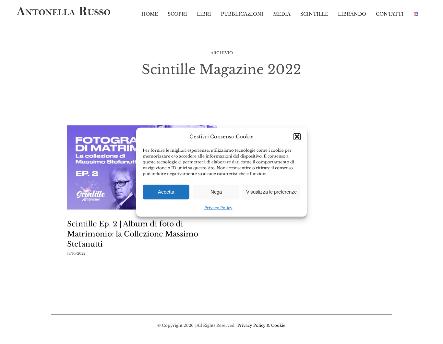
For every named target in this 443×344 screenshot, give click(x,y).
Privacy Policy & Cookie (261, 325)
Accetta (166, 192)
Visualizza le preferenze (271, 192)
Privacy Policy (218, 207)
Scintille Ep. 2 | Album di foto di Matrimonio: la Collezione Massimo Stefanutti (132, 234)
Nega (216, 192)
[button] (297, 136)
